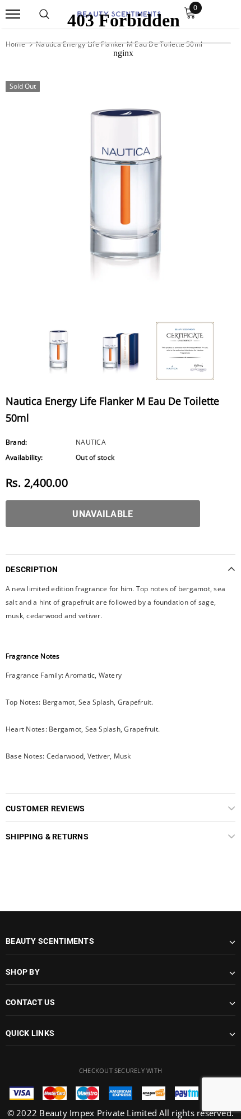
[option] (120, 190)
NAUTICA (91, 442)
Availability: (24, 457)
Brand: (16, 442)
